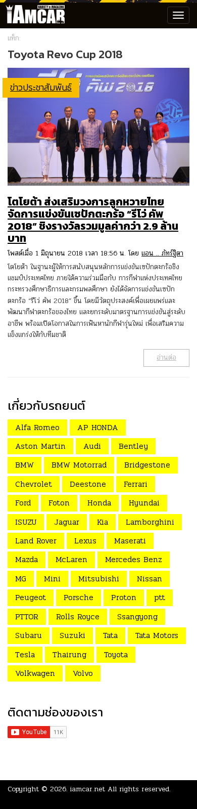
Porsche (78, 597)
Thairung (69, 654)
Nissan (149, 578)
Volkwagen (35, 673)
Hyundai (144, 502)
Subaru (28, 635)
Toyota (116, 654)
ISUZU (25, 522)
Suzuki (72, 635)
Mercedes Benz (133, 559)
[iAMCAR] (33, 15)
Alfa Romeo (37, 427)
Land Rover (36, 540)
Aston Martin (40, 446)
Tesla (25, 654)
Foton (59, 502)
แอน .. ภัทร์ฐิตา (162, 253)
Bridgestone (147, 464)
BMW (24, 464)
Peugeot (30, 597)
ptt (159, 597)
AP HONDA (97, 427)
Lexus (85, 540)
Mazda (26, 559)
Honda (99, 502)
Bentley (133, 446)
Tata (110, 635)
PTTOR (26, 616)
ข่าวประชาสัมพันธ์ (41, 87)
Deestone (88, 484)
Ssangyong (137, 616)
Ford (23, 502)
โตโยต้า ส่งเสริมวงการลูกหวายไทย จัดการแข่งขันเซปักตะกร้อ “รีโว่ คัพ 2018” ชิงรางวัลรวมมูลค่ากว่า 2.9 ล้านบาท (93, 220)
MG (20, 578)
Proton (123, 597)
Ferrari (135, 484)
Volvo (83, 673)
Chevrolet (33, 484)
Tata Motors (156, 635)
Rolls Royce (78, 616)
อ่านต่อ (166, 357)
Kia (102, 522)
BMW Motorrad (79, 464)
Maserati (130, 540)
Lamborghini (150, 522)
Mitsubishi (98, 578)
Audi (92, 446)
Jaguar (66, 522)
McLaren (71, 559)
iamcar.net (87, 789)
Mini (52, 578)
